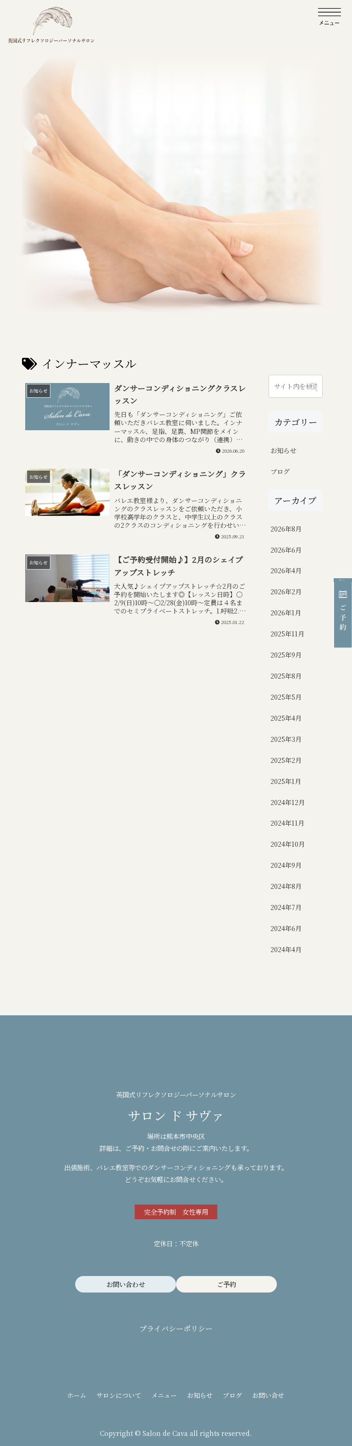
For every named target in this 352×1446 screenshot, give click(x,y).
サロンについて (118, 1395)
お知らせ (200, 1395)
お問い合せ (268, 1395)
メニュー (164, 1395)
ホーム (76, 1395)
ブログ (232, 1395)
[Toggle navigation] (329, 17)
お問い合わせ (125, 1284)
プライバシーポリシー (176, 1328)
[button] (313, 387)
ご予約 (226, 1284)
